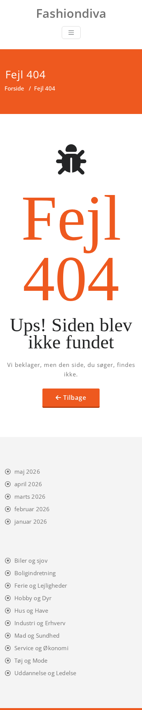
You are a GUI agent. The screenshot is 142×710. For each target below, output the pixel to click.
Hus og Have (31, 610)
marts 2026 (29, 496)
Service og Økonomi (41, 648)
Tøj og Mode (30, 660)
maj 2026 (27, 471)
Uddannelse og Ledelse (45, 673)
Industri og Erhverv (40, 623)
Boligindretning (35, 573)
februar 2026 (32, 509)
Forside (14, 88)
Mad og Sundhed (36, 635)
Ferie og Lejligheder (40, 585)
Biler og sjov (31, 560)
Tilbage (74, 397)
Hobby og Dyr (32, 598)
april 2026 (28, 484)
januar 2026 (30, 521)
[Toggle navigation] (71, 32)
